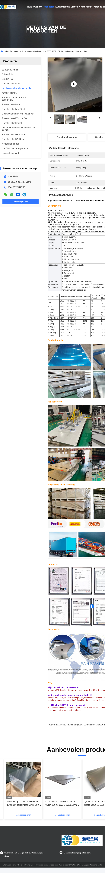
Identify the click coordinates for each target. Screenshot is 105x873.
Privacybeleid (18, 865)
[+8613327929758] (24, 194)
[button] (18, 786)
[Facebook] (91, 606)
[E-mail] (18, 194)
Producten (48, 7)
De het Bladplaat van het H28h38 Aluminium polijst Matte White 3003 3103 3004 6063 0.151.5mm (23, 803)
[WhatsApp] (12, 194)
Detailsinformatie (67, 137)
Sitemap (6, 865)
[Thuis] (8, 7)
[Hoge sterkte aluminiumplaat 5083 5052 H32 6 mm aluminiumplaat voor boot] (75, 84)
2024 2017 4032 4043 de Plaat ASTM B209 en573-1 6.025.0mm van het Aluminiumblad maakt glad (61, 803)
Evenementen (62, 7)
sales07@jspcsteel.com (19, 182)
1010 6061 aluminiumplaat (69, 725)
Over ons (38, 7)
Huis (29, 7)
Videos (74, 7)
